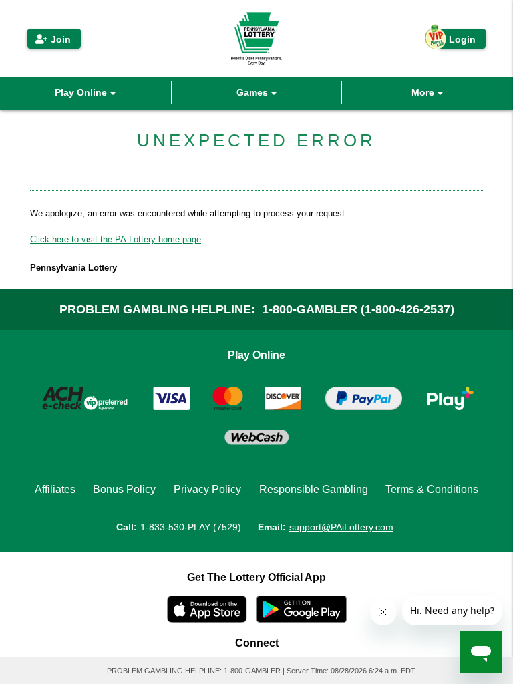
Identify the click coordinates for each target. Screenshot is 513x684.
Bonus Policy (124, 489)
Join (61, 39)
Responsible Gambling (313, 489)
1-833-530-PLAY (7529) (190, 527)
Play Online (82, 92)
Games (253, 92)
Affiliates (55, 489)
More (424, 92)
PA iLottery (256, 38)
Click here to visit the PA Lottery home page (115, 239)
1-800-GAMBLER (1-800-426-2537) (358, 309)
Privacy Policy (207, 489)
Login (462, 39)
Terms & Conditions (431, 489)
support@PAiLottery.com (341, 527)
